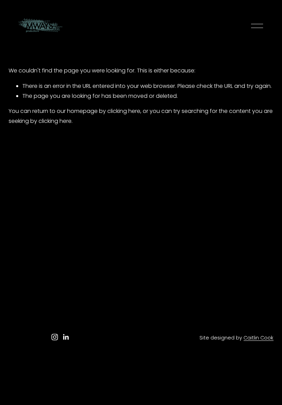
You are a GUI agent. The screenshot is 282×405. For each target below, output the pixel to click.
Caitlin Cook (258, 337)
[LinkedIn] (65, 337)
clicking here (123, 111)
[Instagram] (54, 337)
